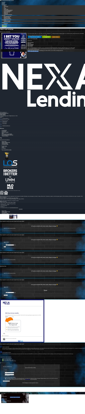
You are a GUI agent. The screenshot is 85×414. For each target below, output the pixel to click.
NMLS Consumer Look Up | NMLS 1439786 (11, 338)
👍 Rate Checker (56, 36)
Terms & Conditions (5, 135)
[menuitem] (43, 2)
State (15, 292)
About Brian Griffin (5, 144)
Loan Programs (4, 130)
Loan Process (4, 131)
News (4, 31)
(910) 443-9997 (4, 123)
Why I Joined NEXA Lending (6, 149)
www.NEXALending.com (4, 113)
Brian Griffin (35, 38)
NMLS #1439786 (5, 143)
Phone (6, 373)
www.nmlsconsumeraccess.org (14, 207)
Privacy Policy (4, 141)
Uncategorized (8, 31)
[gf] (5, 0)
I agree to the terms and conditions (10, 377)
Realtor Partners (4, 146)
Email (6, 371)
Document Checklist (5, 132)
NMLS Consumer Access (6, 142)
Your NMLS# (7, 375)
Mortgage (1, 31)
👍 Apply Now (46, 36)
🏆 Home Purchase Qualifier (34, 36)
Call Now (12, 0)
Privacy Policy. (27, 379)
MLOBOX (21, 209)
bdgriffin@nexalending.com (6, 125)
